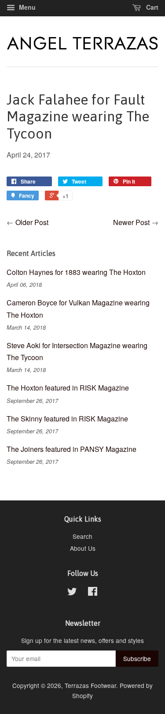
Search (82, 536)
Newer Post (131, 222)
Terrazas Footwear (90, 685)
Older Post (31, 222)
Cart (151, 7)
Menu (26, 7)
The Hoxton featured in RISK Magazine (68, 388)
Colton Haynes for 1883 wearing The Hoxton (76, 272)
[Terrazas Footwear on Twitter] (72, 592)
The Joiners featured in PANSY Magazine (71, 449)
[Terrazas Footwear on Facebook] (93, 592)
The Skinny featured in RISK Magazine (67, 418)
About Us (82, 548)
